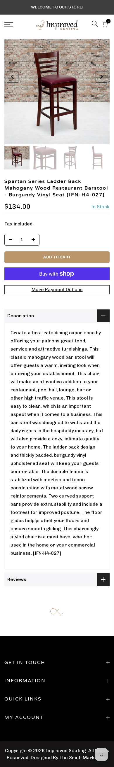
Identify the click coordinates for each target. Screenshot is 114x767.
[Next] (101, 77)
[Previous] (12, 77)
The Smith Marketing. (83, 757)
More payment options (57, 289)
